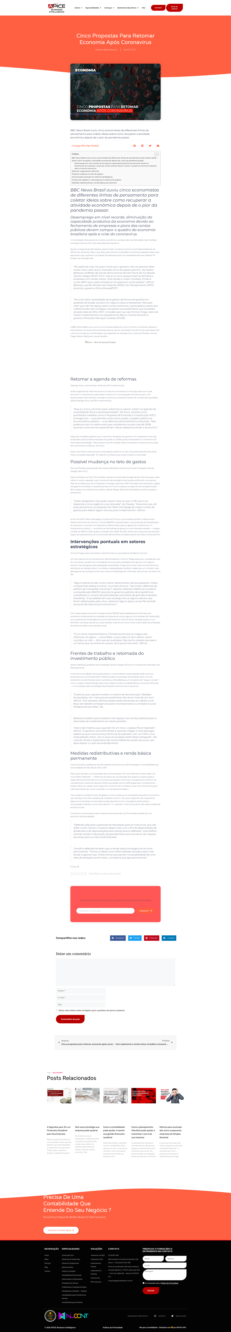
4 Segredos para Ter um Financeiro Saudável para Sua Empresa (59, 1130)
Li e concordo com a (161, 1283)
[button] (134, 145)
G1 (78, 867)
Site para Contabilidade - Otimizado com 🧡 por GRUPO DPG (162, 1327)
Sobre (77, 8)
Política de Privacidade (113, 1327)
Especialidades (92, 8)
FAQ (143, 8)
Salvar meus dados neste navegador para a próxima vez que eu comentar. (92, 1010)
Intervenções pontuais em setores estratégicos (92, 177)
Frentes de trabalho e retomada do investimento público (96, 180)
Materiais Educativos (126, 8)
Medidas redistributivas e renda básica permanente (94, 183)
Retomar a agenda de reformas (85, 171)
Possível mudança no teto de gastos (87, 174)
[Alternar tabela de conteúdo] (155, 154)
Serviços (108, 8)
